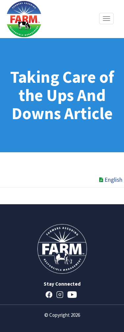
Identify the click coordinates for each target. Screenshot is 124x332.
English (113, 179)
